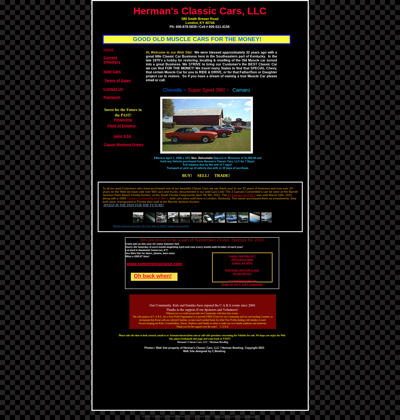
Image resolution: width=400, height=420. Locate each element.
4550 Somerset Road (242, 259)
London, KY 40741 (242, 263)
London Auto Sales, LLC (242, 256)
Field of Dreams (122, 126)
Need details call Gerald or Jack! (242, 270)
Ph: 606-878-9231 (242, 273)
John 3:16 (122, 136)
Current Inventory (112, 60)
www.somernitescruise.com (154, 263)
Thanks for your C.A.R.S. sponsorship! (242, 284)
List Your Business (248, 416)
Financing (123, 120)
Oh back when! (153, 276)
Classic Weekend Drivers (124, 144)
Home (109, 50)
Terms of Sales (117, 81)
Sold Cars (112, 72)
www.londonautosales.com (242, 280)
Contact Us (113, 89)
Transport (111, 97)
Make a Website (223, 416)
